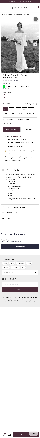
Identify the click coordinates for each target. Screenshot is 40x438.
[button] (12, 81)
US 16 (20, 113)
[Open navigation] (4, 7)
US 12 (6, 113)
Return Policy (12, 213)
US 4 (11, 109)
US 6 (18, 109)
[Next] (35, 44)
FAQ (8, 218)
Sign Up (20, 289)
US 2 (5, 109)
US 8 (24, 109)
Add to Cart (11, 130)
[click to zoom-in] (36, 19)
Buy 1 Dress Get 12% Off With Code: (16, 119)
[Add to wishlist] (4, 19)
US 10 (31, 109)
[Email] (9, 434)
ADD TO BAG (26, 435)
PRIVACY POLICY (12, 301)
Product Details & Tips (16, 207)
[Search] (34, 7)
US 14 (13, 113)
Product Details (13, 170)
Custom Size (29, 113)
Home (3, 14)
